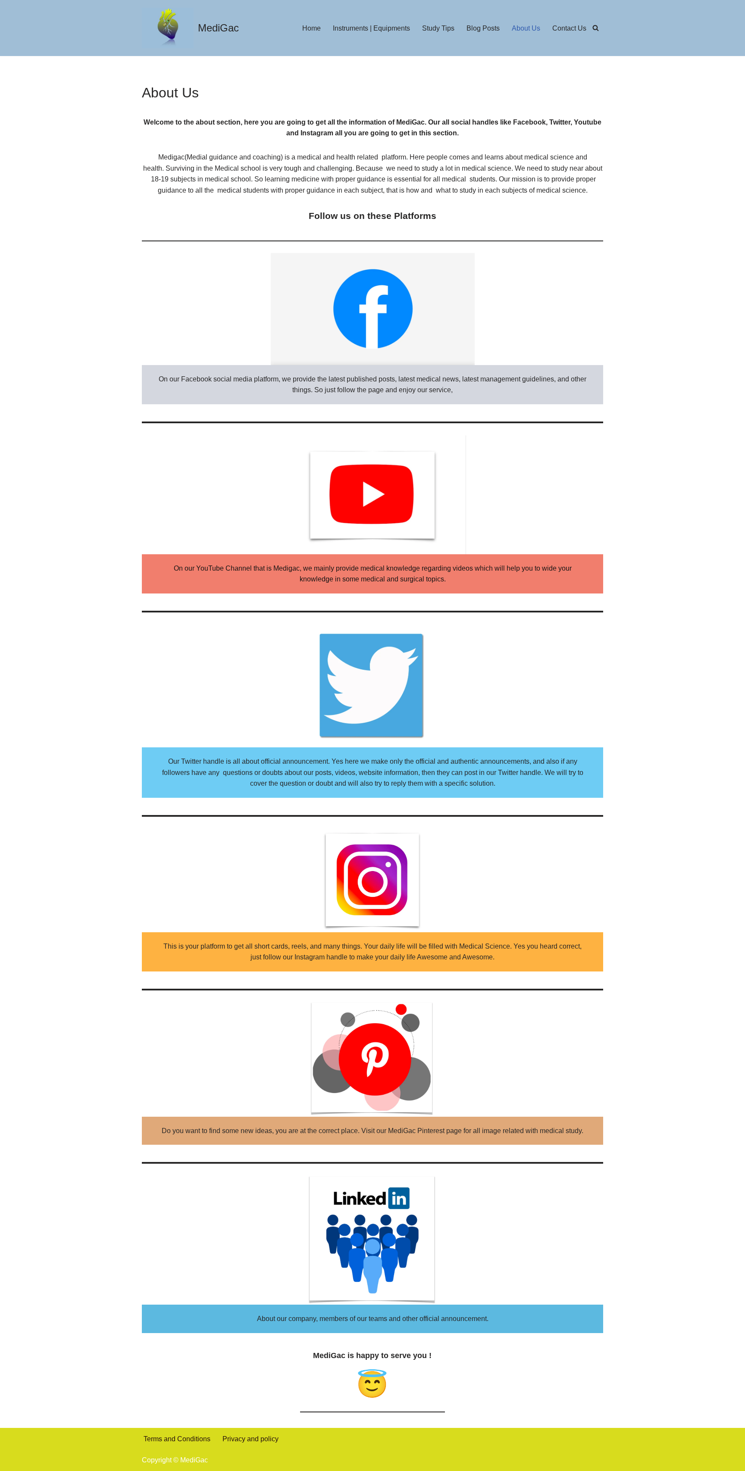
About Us (526, 28)
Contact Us (569, 28)
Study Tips (438, 28)
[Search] (595, 28)
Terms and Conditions (177, 1439)
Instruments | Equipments (371, 28)
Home (311, 28)
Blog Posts (483, 28)
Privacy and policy (250, 1439)
